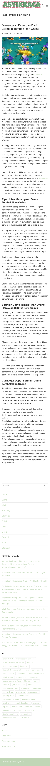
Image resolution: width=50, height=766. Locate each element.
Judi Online (19, 33)
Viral (4, 505)
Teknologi (6, 510)
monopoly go (8, 692)
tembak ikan (25, 714)
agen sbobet (8, 659)
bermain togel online (36, 673)
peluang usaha (8, 696)
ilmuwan (6, 684)
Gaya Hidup (7, 537)
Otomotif (6, 548)
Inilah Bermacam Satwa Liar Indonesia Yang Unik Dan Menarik (23, 610)
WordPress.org (8, 746)
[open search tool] (43, 5)
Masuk (5, 730)
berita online (36, 670)
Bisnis (4, 532)
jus (24, 684)
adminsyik (7, 33)
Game (4, 500)
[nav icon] (47, 5)
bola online (34, 677)
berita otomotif (8, 673)
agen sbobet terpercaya (25, 659)
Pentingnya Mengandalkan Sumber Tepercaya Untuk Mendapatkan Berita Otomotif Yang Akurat (25, 619)
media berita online (10, 688)
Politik (4, 521)
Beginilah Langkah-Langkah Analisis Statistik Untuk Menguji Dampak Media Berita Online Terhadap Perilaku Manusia (24, 589)
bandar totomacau (10, 666)
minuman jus (25, 688)
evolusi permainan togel (12, 681)
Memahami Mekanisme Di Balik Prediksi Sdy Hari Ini (24, 581)
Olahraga (6, 516)
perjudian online (23, 696)
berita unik (21, 673)
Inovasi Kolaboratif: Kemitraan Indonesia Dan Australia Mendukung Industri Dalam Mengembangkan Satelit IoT (21, 564)
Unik (4, 526)
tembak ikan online (10, 718)
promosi (36, 703)
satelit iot (28, 707)
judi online (16, 684)
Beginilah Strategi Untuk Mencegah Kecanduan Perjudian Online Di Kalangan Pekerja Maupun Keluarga (22, 600)
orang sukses (33, 692)
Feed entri (6, 736)
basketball (24, 666)
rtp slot (5, 707)
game (36, 681)
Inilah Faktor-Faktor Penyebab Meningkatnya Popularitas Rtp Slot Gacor (21, 627)
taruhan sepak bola (10, 714)
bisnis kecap (8, 677)
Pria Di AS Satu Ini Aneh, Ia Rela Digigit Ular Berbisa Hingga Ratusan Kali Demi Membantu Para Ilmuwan (24, 644)
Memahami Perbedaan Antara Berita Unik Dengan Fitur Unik (23, 574)
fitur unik (27, 681)
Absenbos (43, 178)
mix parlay (37, 688)
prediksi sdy (7, 703)
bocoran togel (21, 677)
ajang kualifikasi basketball (13, 662)
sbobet (37, 707)
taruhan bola (29, 710)
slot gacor (7, 710)
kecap (30, 684)
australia (30, 662)
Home (4, 494)
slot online (17, 710)
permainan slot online (11, 699)
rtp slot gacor (17, 707)
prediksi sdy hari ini (23, 703)
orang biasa (20, 692)
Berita (4, 542)
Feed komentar (8, 741)
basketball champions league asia (16, 670)
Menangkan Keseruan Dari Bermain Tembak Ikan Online (20, 27)
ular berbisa (25, 718)
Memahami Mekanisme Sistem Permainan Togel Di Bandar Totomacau (24, 635)
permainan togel (28, 699)
